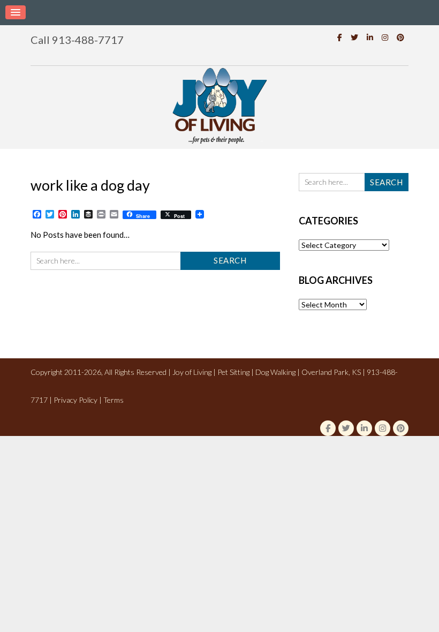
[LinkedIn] (370, 37)
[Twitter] (354, 37)
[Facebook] (339, 37)
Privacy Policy (75, 399)
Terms (113, 399)
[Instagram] (385, 37)
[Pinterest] (400, 37)
